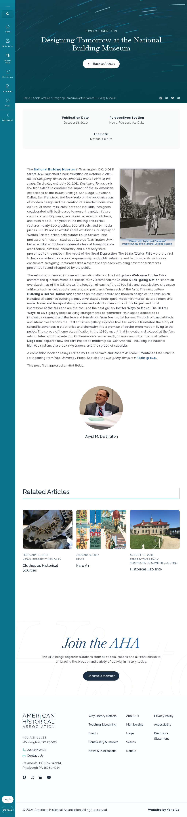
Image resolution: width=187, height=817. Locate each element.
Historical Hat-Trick (146, 569)
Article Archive (41, 98)
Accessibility (162, 724)
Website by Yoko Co (164, 810)
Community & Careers (103, 742)
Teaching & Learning (102, 724)
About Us (132, 716)
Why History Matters (102, 716)
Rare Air (82, 565)
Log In (8, 799)
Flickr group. (147, 358)
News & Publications (102, 751)
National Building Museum (54, 169)
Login (130, 733)
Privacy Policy (163, 716)
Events (93, 733)
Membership (134, 724)
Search (131, 742)
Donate (7, 809)
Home (26, 98)
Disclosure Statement (161, 736)
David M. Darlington (101, 31)
